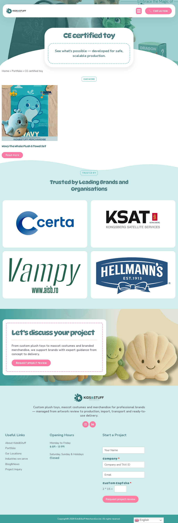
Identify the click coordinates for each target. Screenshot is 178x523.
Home (5, 71)
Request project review (120, 499)
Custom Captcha (117, 483)
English (144, 519)
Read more (12, 155)
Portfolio (17, 71)
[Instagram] (85, 424)
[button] (139, 11)
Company (111, 458)
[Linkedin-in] (93, 424)
